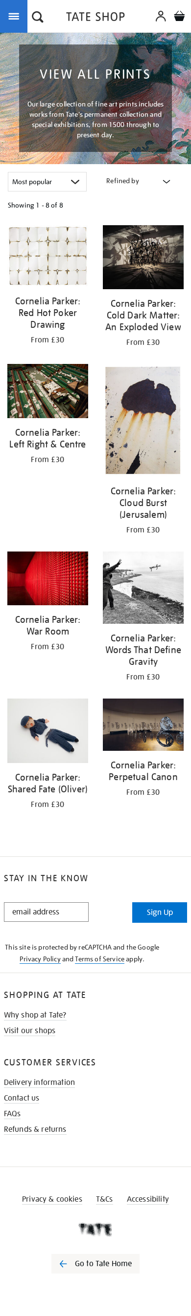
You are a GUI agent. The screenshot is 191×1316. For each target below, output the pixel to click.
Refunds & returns (35, 1129)
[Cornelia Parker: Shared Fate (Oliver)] (47, 732)
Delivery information (39, 1082)
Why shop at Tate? (35, 1015)
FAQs (12, 1114)
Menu (15, 15)
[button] (37, 18)
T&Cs (104, 1199)
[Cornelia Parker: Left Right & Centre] (47, 392)
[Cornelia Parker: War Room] (47, 580)
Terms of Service (99, 959)
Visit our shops (29, 1031)
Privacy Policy (40, 959)
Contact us (22, 1098)
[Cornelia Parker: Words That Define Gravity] (143, 589)
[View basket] (179, 17)
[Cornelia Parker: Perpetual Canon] (143, 726)
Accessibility (148, 1199)
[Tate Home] (95, 1229)
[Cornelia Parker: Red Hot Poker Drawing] (47, 257)
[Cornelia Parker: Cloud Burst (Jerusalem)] (143, 422)
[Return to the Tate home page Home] (95, 18)
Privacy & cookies (52, 1199)
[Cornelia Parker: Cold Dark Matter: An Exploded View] (143, 259)
